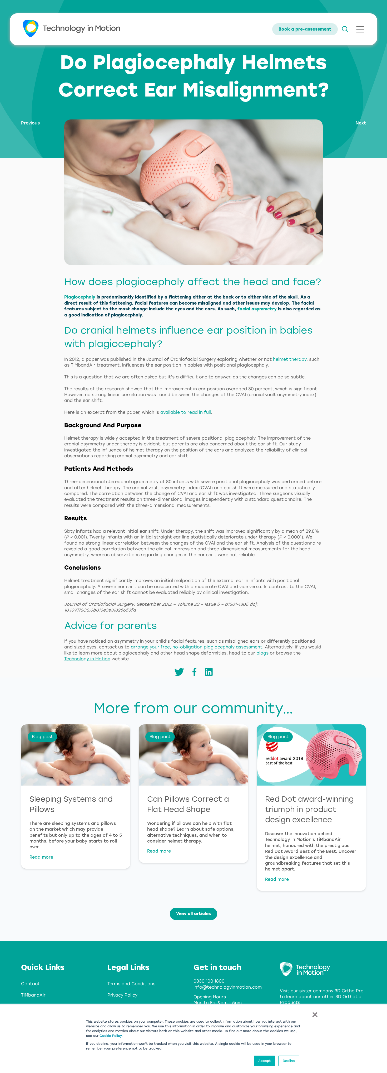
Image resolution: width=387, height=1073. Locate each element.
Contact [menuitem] (30, 983)
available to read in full (185, 412)
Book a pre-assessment (305, 29)
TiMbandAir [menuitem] (33, 995)
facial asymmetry (257, 308)
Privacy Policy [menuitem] (122, 995)
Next (361, 123)
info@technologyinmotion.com (228, 987)
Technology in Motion (87, 658)
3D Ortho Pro (349, 990)
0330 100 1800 (209, 981)
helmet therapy (289, 359)
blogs (262, 653)
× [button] (314, 1014)
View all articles (193, 913)
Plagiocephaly (79, 297)
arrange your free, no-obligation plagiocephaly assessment (196, 646)
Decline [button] (289, 1061)
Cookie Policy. (111, 1036)
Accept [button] (264, 1061)
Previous (30, 123)
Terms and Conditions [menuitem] (131, 983)
